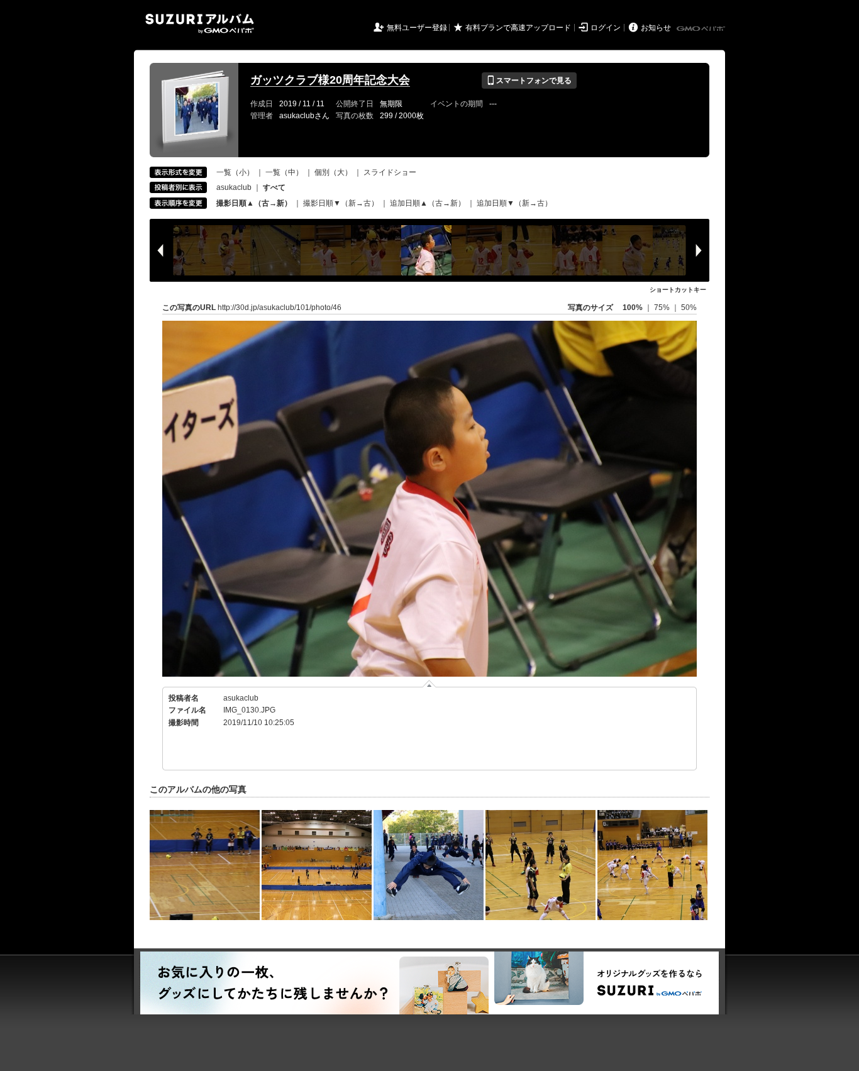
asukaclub (234, 187)
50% (689, 307)
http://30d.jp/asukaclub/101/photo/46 (279, 307)
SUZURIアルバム (199, 23)
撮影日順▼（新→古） (341, 203)
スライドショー (389, 172)
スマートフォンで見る (529, 80)
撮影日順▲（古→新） (254, 203)
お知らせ (656, 27)
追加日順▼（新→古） (514, 203)
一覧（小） (235, 172)
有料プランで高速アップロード (518, 27)
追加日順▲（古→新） (427, 203)
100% (633, 307)
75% (663, 307)
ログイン (605, 27)
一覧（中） (284, 172)
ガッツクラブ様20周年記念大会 (330, 80)
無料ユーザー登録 (417, 27)
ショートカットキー (678, 289)
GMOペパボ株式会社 (702, 29)
